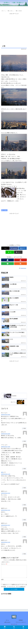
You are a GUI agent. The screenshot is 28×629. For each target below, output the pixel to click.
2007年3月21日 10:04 (5, 446)
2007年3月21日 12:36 (5, 474)
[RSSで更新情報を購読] (20, 263)
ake (2, 472)
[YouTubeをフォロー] (20, 260)
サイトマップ (14, 624)
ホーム (7, 620)
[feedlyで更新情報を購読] (7, 263)
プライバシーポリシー (21, 622)
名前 (2, 579)
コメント (4, 564)
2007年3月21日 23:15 (5, 510)
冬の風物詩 (5, 210)
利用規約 (21, 620)
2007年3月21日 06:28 (5, 414)
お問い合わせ (7, 622)
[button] (18, 252)
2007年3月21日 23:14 (5, 493)
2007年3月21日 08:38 (5, 433)
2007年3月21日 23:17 (5, 525)
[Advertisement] (14, 29)
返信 (25, 428)
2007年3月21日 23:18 (5, 542)
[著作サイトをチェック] (7, 260)
